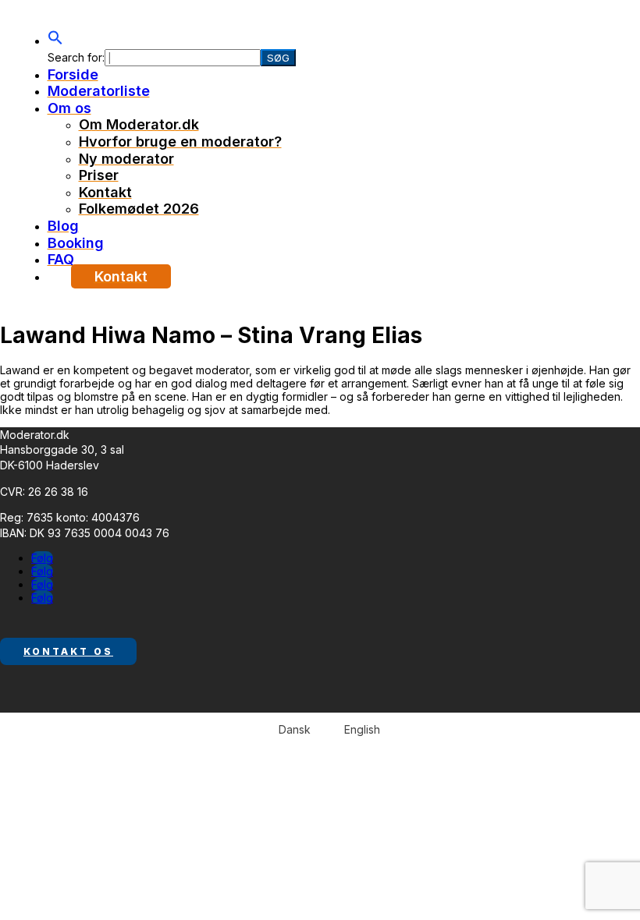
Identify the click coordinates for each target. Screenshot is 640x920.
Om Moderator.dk (139, 124)
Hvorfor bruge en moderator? (180, 141)
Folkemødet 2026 (139, 208)
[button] (55, 40)
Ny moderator (126, 158)
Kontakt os (68, 651)
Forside (73, 74)
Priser (99, 175)
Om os (69, 108)
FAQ (61, 259)
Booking (76, 243)
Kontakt (105, 192)
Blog (63, 226)
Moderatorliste (99, 91)
